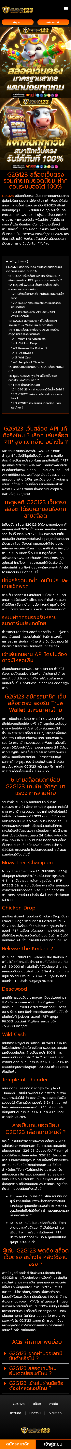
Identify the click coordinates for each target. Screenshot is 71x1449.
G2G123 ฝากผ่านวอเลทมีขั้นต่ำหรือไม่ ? (35, 1356)
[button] (66, 8)
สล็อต (37, 1404)
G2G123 (8, 196)
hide (23, 261)
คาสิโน (53, 1404)
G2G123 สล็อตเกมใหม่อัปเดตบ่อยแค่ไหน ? (32, 1371)
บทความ (35, 1413)
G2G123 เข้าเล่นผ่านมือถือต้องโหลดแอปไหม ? (36, 1386)
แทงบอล (15, 1413)
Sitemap (55, 1413)
